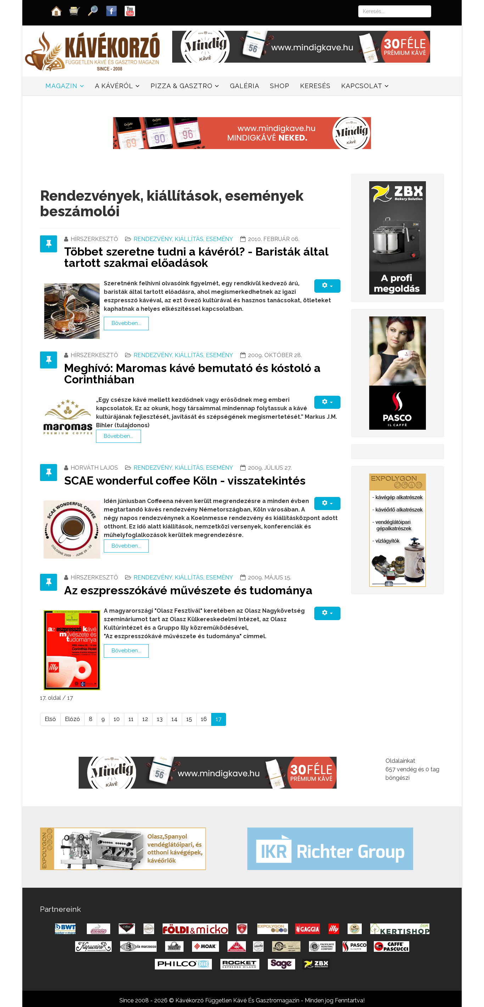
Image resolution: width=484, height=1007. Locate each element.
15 (189, 719)
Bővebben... (126, 323)
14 (174, 719)
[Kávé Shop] (75, 10)
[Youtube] (130, 10)
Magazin (61, 86)
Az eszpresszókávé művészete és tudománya (188, 590)
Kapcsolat (361, 86)
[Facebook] (111, 10)
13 (160, 719)
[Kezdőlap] (56, 10)
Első (50, 719)
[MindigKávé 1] (242, 132)
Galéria (244, 86)
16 (204, 719)
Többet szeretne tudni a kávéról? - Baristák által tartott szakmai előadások (196, 257)
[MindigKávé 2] (301, 46)
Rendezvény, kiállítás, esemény (183, 239)
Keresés (315, 86)
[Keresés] (93, 10)
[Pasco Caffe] (397, 372)
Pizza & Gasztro (182, 86)
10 (117, 719)
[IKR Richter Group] (330, 848)
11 (131, 719)
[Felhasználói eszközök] (327, 285)
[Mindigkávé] (208, 772)
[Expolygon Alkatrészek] (397, 529)
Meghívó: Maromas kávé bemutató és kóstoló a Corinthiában (192, 373)
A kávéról (114, 86)
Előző (72, 719)
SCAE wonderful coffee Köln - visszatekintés (184, 480)
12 (145, 719)
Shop (279, 86)
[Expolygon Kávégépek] (123, 848)
